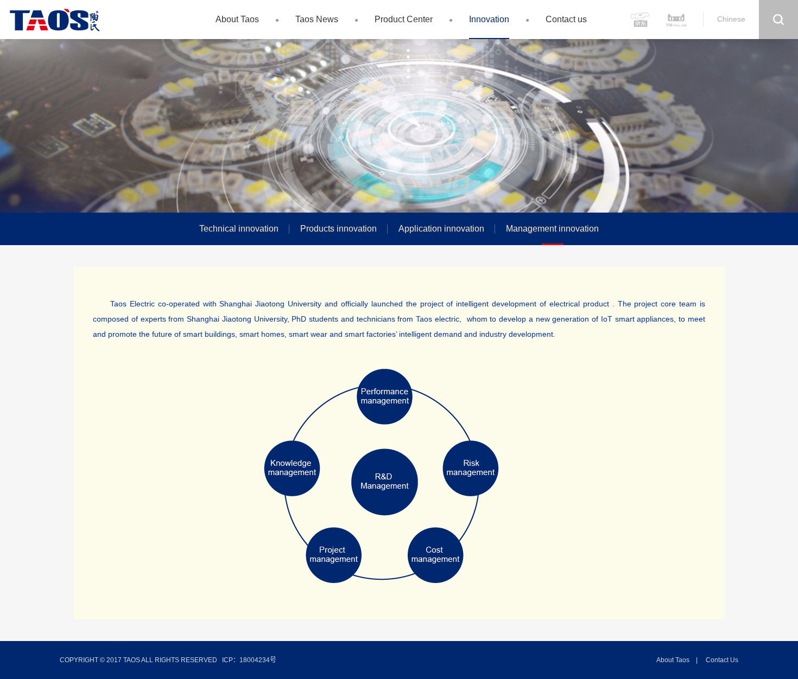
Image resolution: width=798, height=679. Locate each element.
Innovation (489, 19)
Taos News (316, 19)
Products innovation (338, 228)
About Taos (237, 19)
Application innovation (441, 228)
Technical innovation (238, 228)
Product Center (404, 19)
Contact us (566, 19)
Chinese (731, 19)
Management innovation (552, 228)
